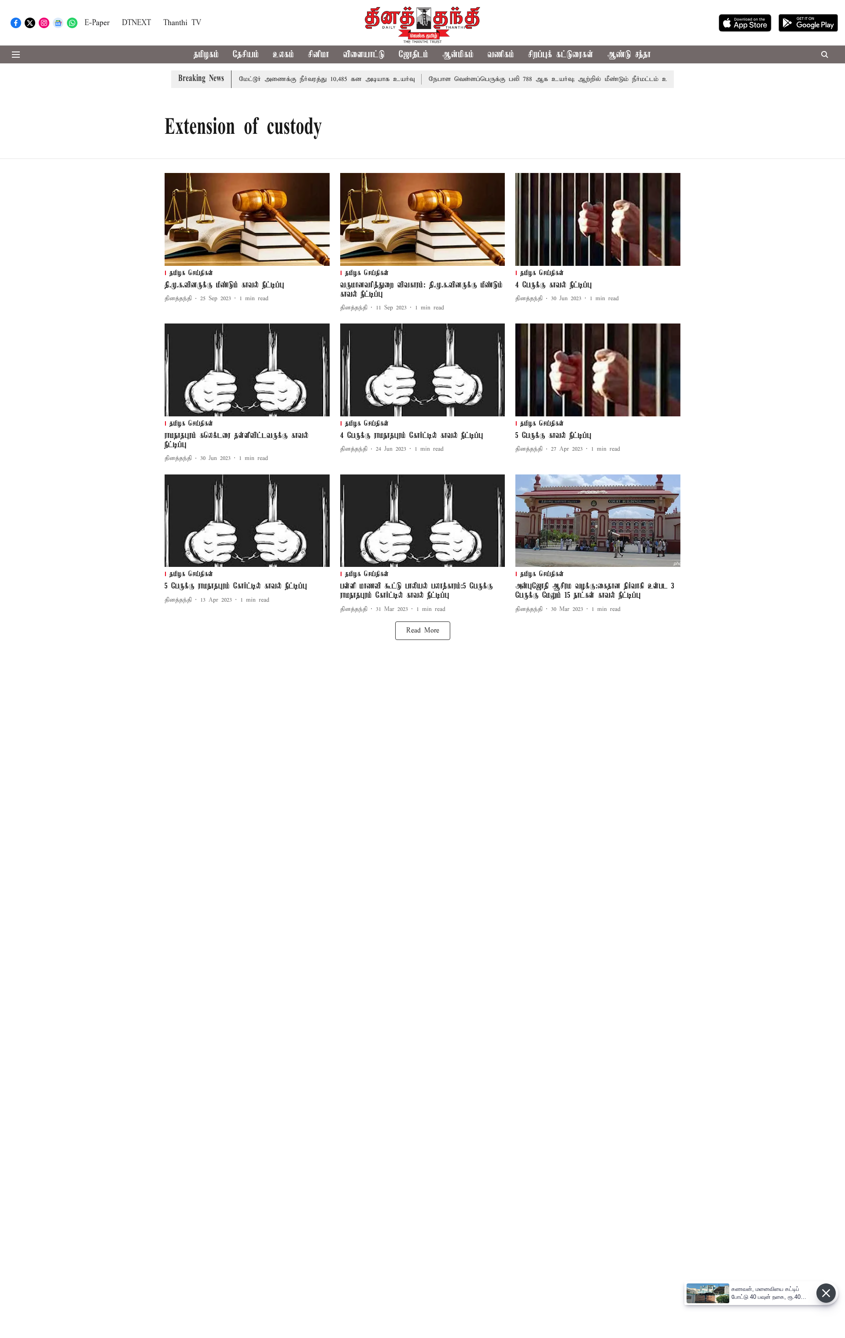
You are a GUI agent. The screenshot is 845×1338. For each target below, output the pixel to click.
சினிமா (318, 55)
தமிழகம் (206, 55)
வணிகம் (501, 55)
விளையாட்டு (364, 55)
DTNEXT (136, 23)
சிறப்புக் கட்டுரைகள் (560, 55)
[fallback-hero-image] (247, 219)
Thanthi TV (182, 23)
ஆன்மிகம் (458, 55)
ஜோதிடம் (413, 55)
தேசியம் (246, 55)
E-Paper (97, 23)
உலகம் (283, 55)
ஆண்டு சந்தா (629, 55)
